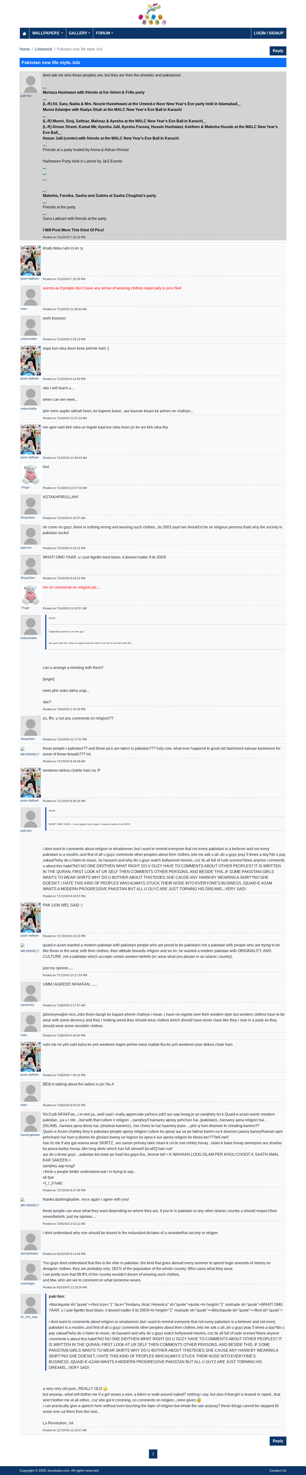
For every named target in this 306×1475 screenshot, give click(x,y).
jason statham (30, 278)
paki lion (26, 96)
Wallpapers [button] (46, 33)
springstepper (29, 1253)
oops (24, 308)
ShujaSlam (28, 517)
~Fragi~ (26, 487)
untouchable (29, 339)
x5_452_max (29, 1317)
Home (25, 49)
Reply (278, 51)
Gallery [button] (78, 33)
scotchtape (28, 1283)
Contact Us (278, 1470)
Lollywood (43, 49)
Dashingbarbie (30, 1135)
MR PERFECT (30, 754)
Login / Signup (269, 33)
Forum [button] (103, 33)
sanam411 (27, 1005)
